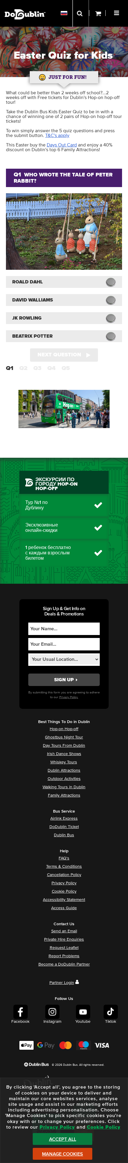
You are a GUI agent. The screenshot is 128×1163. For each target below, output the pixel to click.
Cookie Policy (64, 891)
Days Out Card (62, 145)
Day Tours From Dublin (64, 746)
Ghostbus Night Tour (64, 737)
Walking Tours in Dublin (64, 787)
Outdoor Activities (64, 779)
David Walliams (32, 300)
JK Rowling (27, 318)
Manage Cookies (62, 1154)
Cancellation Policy (64, 875)
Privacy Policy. (68, 697)
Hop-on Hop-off (64, 729)
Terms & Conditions (64, 866)
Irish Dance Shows (64, 754)
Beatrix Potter (32, 336)
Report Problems (64, 956)
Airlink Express (64, 818)
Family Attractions (64, 795)
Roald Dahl (27, 282)
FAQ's (64, 858)
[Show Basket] (97, 13)
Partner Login (61, 983)
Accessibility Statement (64, 900)
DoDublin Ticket (64, 827)
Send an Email (64, 931)
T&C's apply (57, 135)
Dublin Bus (64, 835)
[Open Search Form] (80, 13)
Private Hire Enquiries (64, 939)
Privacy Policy (64, 883)
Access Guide (64, 908)
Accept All (62, 1139)
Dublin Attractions (64, 770)
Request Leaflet (64, 948)
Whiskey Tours (63, 762)
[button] (117, 12)
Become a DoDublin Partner (64, 964)
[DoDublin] (25, 5)
